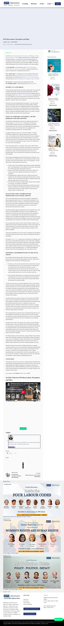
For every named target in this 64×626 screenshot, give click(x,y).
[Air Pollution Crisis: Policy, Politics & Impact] (32, 572)
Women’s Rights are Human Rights (10, 553)
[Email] (15, 447)
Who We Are (26, 599)
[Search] (53, 3)
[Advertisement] (32, 24)
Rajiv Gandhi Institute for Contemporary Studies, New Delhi (27, 78)
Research (34, 4)
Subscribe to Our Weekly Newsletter (32, 609)
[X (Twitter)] (23, 464)
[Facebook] (23, 463)
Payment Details (26, 602)
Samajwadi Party (33, 83)
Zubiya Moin (11, 440)
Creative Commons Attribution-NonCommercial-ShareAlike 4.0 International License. (39, 622)
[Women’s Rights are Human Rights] (32, 536)
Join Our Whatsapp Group (30, 614)
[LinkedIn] (23, 465)
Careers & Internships (27, 604)
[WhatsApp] (23, 466)
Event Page (23, 428)
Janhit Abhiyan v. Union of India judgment (24, 95)
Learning (25, 4)
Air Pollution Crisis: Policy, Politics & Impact (12, 589)
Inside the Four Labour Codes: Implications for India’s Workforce (17, 516)
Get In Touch (26, 601)
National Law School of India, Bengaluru (30, 77)
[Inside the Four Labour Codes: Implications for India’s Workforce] (32, 499)
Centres (49, 4)
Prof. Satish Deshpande (17, 123)
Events (42, 4)
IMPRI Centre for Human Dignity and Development (18, 56)
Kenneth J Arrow (14, 239)
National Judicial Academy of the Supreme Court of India (26, 75)
